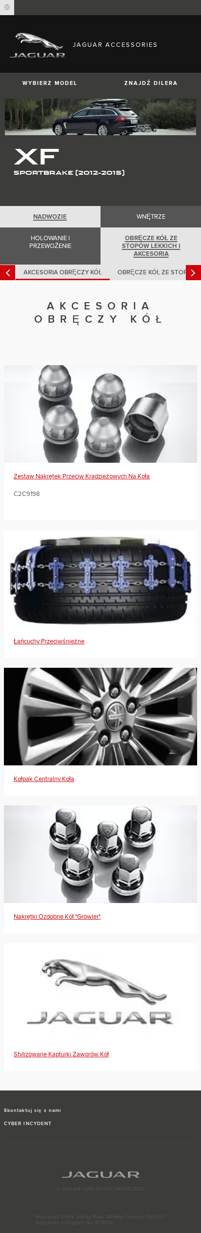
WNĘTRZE (151, 217)
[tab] (50, 216)
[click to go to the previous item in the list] (7, 272)
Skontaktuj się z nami (32, 1110)
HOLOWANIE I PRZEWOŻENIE (50, 242)
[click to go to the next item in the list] (193, 272)
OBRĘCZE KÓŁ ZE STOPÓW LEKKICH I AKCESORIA (151, 246)
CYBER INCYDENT (28, 1124)
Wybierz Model (50, 83)
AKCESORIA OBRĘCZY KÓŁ (62, 272)
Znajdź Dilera (151, 83)
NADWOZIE (50, 217)
